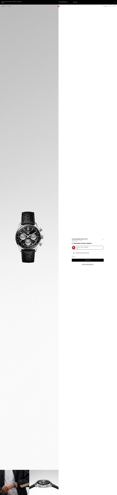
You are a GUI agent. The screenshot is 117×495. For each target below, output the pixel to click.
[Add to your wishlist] (103, 239)
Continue (76, 2)
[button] (112, 6)
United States (63, 1)
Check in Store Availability (87, 264)
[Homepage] (58, 6)
